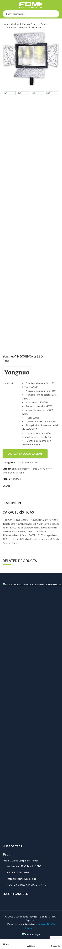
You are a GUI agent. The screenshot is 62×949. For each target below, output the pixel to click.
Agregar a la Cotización (25, 453)
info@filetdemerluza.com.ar (21, 878)
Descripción (12, 502)
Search (54, 13)
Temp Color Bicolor (41, 468)
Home (5, 24)
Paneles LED (31, 462)
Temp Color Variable (13, 472)
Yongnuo (16, 372)
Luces (35, 24)
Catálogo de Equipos (20, 24)
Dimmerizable (22, 468)
